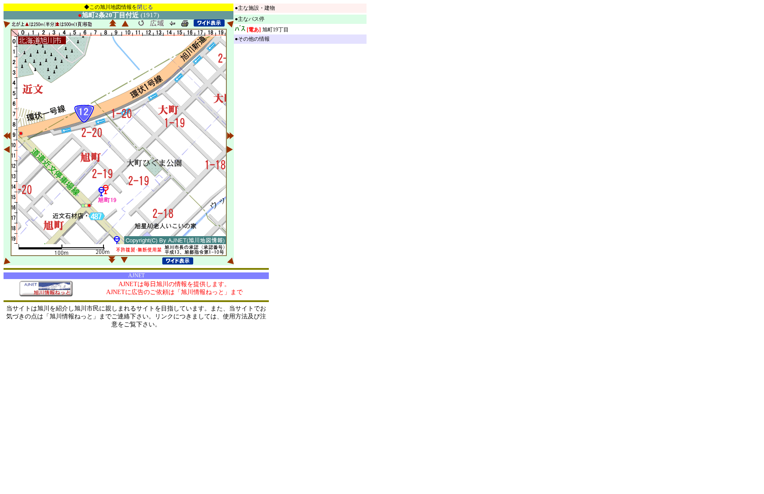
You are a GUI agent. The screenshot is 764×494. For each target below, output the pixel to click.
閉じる (145, 7)
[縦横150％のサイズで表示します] (209, 23)
